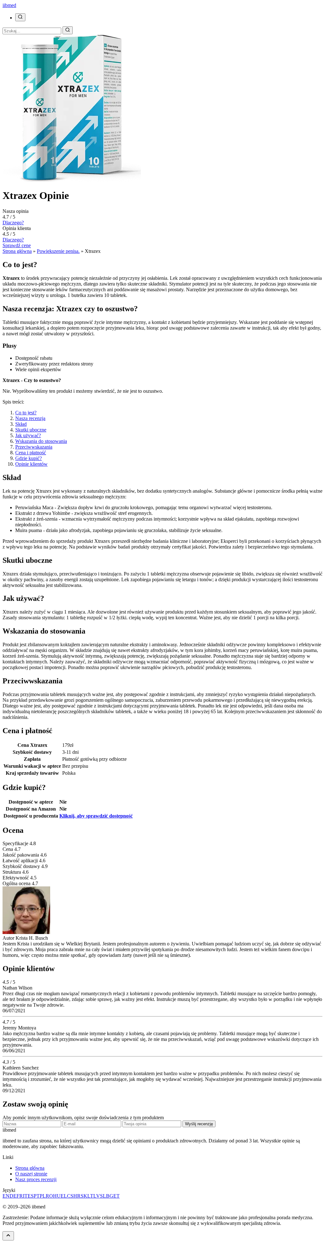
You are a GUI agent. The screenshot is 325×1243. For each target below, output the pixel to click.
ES (31, 1196)
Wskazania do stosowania (41, 441)
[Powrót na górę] (8, 1235)
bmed (9, 5)
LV (96, 1196)
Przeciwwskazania (33, 447)
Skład (21, 424)
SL (103, 1196)
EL (64, 1196)
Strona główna (29, 1168)
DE (13, 1196)
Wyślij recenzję (199, 1123)
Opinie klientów (31, 464)
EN (6, 1196)
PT (37, 1196)
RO (49, 1196)
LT (90, 1196)
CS (70, 1196)
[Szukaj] (20, 17)
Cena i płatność (30, 452)
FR (20, 1196)
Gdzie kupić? (28, 458)
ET (116, 1196)
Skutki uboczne (30, 429)
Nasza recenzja (30, 418)
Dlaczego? (13, 222)
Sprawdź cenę (17, 245)
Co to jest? (25, 412)
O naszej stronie (31, 1173)
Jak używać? (28, 435)
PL (43, 1196)
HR (77, 1196)
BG (109, 1196)
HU (57, 1196)
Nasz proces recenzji (35, 1179)
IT (25, 1196)
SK (84, 1196)
